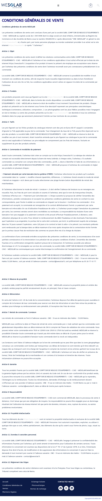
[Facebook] (60, 488)
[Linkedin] (72, 488)
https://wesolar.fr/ (9, 42)
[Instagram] (66, 488)
